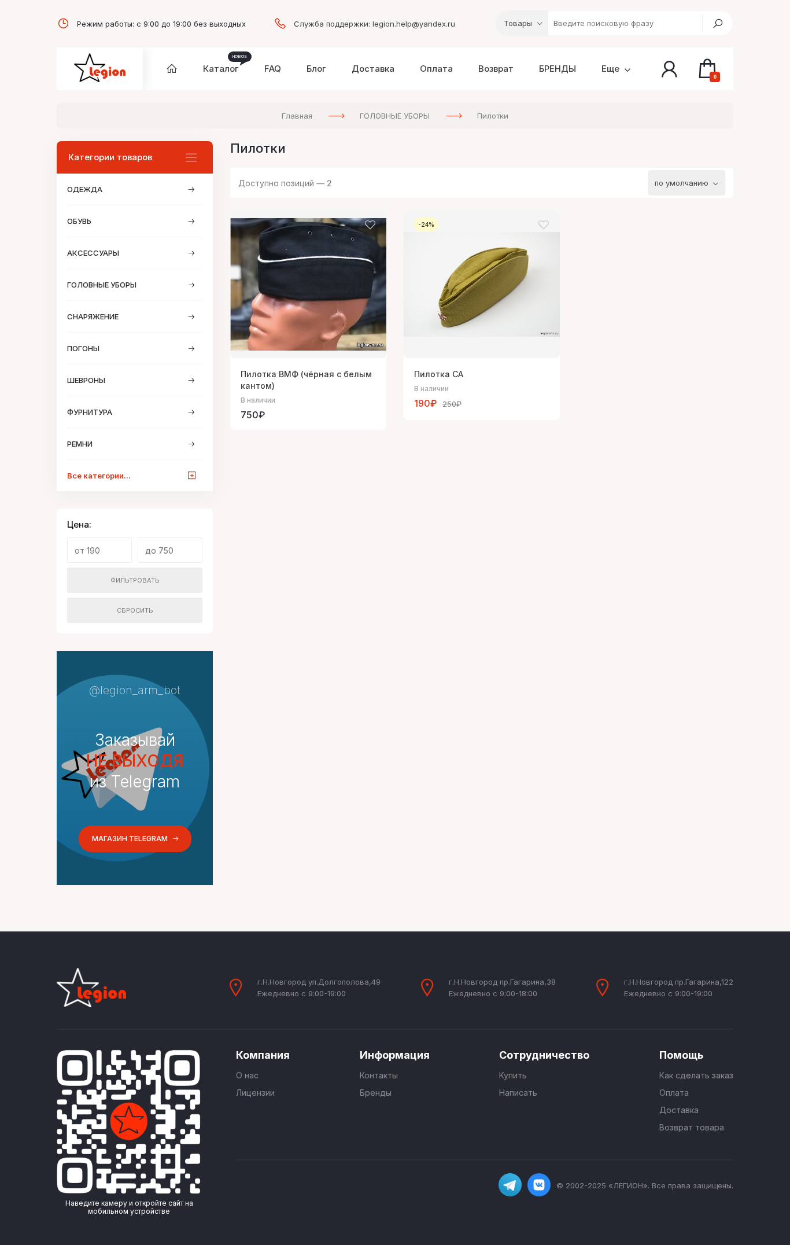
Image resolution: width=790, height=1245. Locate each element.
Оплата (674, 1092)
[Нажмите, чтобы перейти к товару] (308, 284)
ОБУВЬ (79, 221)
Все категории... (99, 475)
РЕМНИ (80, 443)
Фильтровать (135, 580)
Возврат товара (691, 1127)
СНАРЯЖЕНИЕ (93, 316)
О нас (247, 1075)
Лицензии (255, 1092)
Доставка (679, 1110)
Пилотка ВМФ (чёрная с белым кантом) (306, 380)
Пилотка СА (438, 374)
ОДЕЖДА (84, 189)
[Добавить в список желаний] (370, 225)
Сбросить (135, 610)
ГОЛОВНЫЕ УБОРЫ (101, 284)
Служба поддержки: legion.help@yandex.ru (374, 23)
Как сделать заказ (696, 1075)
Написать (518, 1092)
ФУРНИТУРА (89, 412)
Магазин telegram (130, 838)
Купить (513, 1075)
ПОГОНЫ (83, 348)
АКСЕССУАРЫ (93, 252)
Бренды (376, 1092)
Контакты (379, 1075)
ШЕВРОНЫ (86, 380)
